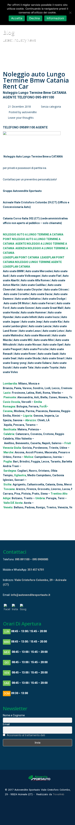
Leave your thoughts (21, 117)
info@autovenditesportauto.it (30, 594)
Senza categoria (51, 106)
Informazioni (55, 18)
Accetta (16, 18)
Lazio (7, 392)
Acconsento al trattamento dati (26, 735)
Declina (34, 18)
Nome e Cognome (14, 715)
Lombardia (10, 383)
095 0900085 (40, 559)
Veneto (7, 507)
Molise (28, 456)
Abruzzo (30, 420)
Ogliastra (20, 475)
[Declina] (70, 13)
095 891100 (22, 559)
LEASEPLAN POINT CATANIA (21, 257)
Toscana (9, 489)
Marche (8, 452)
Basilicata (9, 429)
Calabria (8, 434)
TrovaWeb (58, 794)
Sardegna (9, 470)
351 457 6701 (36, 569)
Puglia (7, 461)
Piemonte (9, 397)
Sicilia (7, 484)
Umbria (40, 498)
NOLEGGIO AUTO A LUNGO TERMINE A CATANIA (33, 234)
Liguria (27, 415)
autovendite (29, 112)
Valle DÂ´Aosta (12, 502)
